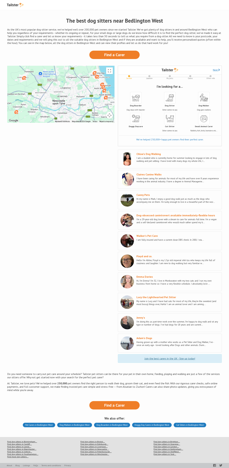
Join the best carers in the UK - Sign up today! (170, 358)
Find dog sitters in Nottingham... (168, 449)
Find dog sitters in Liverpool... (94, 446)
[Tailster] (15, 5)
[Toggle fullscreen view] (109, 70)
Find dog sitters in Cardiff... (19, 444)
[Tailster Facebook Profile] (214, 465)
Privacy (67, 465)
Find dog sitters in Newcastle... (94, 449)
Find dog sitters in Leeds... (19, 446)
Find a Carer (114, 54)
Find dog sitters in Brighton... (167, 441)
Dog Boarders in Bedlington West (112, 425)
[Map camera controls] (109, 115)
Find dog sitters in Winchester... (94, 454)
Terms (95, 121)
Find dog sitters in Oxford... (19, 451)
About (9, 465)
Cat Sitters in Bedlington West (190, 425)
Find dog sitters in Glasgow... (167, 444)
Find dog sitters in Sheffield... (167, 451)
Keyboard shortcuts (62, 121)
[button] (103, 87)
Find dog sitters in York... (165, 454)
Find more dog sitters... (17, 456)
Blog (17, 465)
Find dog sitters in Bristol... (92, 441)
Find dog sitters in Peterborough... (96, 451)
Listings (26, 465)
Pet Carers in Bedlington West (39, 425)
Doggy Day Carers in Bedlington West (152, 425)
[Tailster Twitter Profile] (220, 465)
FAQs (35, 465)
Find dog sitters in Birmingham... (22, 441)
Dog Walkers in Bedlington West (75, 425)
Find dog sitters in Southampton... (22, 454)
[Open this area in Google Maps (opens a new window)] (13, 120)
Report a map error (106, 121)
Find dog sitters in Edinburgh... (94, 444)
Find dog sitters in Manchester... (21, 449)
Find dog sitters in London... (166, 446)
